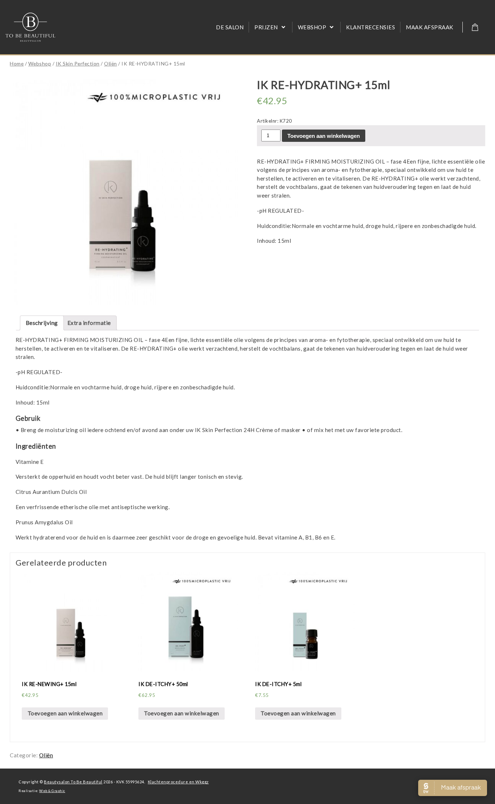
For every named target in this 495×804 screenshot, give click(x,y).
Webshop (39, 63)
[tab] (42, 323)
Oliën (110, 63)
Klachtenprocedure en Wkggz (178, 781)
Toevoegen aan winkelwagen (323, 136)
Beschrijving (42, 323)
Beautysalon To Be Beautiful (73, 781)
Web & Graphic (52, 791)
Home (17, 63)
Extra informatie (89, 323)
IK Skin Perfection (78, 63)
